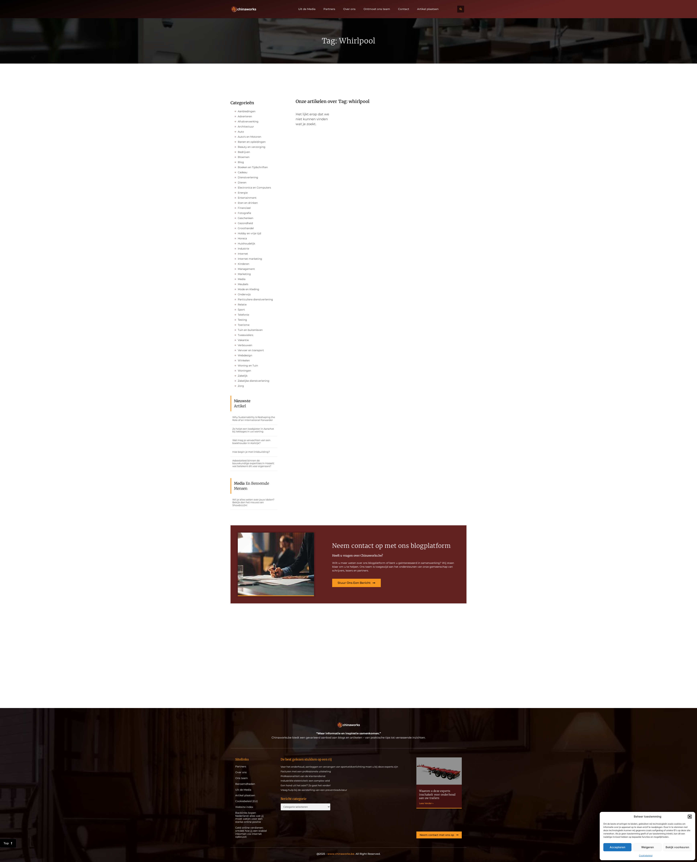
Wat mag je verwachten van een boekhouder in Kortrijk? (251, 442)
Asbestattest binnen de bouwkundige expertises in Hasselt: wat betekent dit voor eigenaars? (253, 463)
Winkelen (244, 360)
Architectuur (246, 126)
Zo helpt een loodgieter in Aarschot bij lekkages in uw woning (253, 430)
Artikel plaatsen (428, 9)
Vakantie (243, 340)
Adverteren (245, 116)
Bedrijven (244, 152)
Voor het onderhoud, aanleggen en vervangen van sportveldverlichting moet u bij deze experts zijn (339, 766)
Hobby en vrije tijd (249, 233)
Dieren (242, 182)
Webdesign (245, 355)
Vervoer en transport (251, 350)
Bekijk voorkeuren (677, 847)
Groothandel (246, 228)
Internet (243, 253)
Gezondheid (245, 223)
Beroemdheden (245, 784)
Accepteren (617, 847)
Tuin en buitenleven (250, 330)
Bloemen (243, 157)
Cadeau (242, 172)
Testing (242, 319)
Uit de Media (306, 9)
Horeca (242, 238)
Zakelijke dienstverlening (253, 380)
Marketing (244, 274)
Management (246, 269)
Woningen (244, 370)
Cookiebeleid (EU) (246, 801)
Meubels (243, 284)
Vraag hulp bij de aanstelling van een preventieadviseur (314, 789)
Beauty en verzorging (251, 147)
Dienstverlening (248, 177)
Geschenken (245, 218)
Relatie (242, 304)
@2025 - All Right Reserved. (348, 853)
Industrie (243, 248)
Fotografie (244, 213)
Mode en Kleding (248, 289)
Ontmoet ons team (377, 9)
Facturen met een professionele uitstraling (306, 771)
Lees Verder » (426, 803)
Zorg (241, 386)
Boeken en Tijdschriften (253, 167)
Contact (403, 9)
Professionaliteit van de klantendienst (303, 776)
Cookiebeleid (645, 855)
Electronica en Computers (254, 187)
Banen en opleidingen (252, 141)
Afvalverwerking (248, 121)
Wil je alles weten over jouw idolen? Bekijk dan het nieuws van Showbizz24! (253, 502)
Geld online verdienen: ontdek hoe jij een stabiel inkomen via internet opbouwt (251, 832)
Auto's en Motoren (249, 136)
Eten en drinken (248, 202)
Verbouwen (245, 345)
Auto (241, 131)
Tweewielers (245, 335)
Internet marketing (250, 258)
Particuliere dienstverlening (255, 299)
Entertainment (247, 197)
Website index (244, 807)
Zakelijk (242, 375)
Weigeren (647, 847)
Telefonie (243, 314)
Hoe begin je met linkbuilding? (251, 451)
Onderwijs (244, 294)
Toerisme (243, 324)
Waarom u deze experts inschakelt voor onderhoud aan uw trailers (437, 794)
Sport (241, 309)
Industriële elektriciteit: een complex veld (305, 780)
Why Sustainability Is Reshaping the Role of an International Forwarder (253, 418)
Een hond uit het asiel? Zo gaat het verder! (306, 785)
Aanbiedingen (246, 111)
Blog (241, 162)
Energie (243, 192)
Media (241, 279)
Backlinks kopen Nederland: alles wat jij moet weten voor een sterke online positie (249, 817)
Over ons (349, 9)
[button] (690, 816)
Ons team (241, 778)
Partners (329, 9)
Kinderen (243, 263)
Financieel (244, 208)
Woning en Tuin (248, 365)
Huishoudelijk (246, 243)
